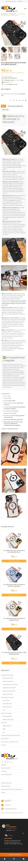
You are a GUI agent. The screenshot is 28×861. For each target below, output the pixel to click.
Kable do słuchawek (8, 678)
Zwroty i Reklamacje (6, 774)
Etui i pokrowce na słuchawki (10, 684)
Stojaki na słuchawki (8, 694)
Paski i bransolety (7, 706)
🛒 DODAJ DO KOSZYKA (14, 854)
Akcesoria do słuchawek (7, 675)
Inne (4, 710)
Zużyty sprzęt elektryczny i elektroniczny (11, 789)
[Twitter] (5, 762)
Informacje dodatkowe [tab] (15, 106)
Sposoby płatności (5, 768)
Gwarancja (3, 771)
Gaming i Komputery (6, 713)
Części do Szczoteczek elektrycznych (10, 735)
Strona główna (4, 13)
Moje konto (19, 1)
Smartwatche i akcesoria (7, 697)
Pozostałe (3, 745)
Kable (4, 729)
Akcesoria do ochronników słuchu (9, 741)
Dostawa (6, 82)
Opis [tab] (3, 106)
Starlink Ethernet (7, 725)
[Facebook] (2, 762)
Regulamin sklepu (5, 786)
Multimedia (4, 722)
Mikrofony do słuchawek (9, 691)
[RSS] (11, 762)
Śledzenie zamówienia (11, 1)
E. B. (9, 834)
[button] (25, 21)
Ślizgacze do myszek (8, 719)
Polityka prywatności (6, 783)
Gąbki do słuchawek (8, 681)
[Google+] (8, 762)
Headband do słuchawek (9, 687)
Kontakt (3, 792)
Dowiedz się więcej (14, 561)
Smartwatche (6, 700)
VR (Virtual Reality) (7, 716)
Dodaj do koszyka (14, 595)
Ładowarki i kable (7, 703)
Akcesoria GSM (12, 13)
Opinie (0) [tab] (5, 109)
